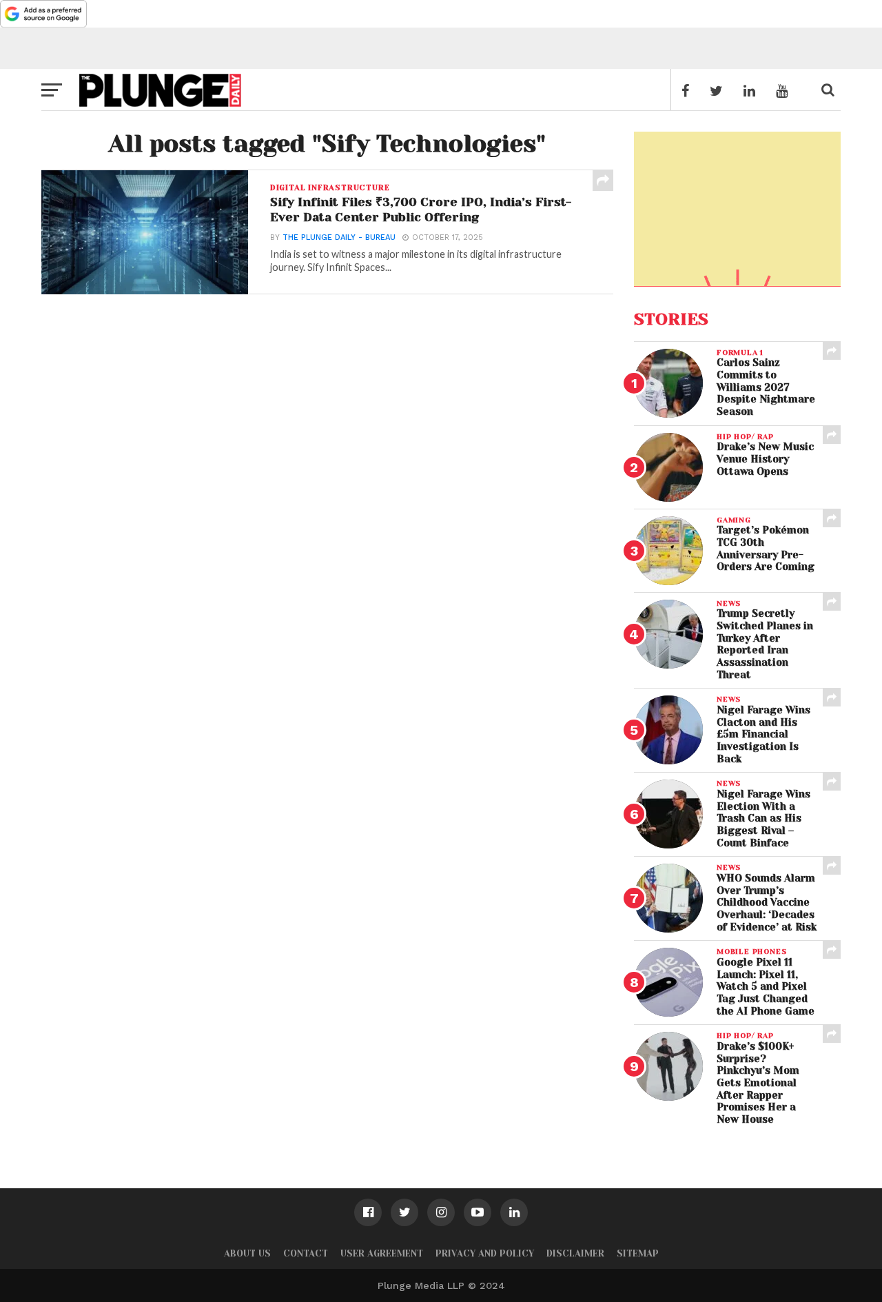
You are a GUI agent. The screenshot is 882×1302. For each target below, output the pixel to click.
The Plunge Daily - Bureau (339, 237)
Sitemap (638, 1253)
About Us (247, 1253)
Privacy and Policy (484, 1253)
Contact (305, 1253)
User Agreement (381, 1253)
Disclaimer (575, 1253)
